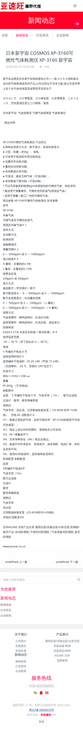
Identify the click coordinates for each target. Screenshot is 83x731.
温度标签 (62, 660)
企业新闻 (62, 35)
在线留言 (20, 646)
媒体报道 (22, 35)
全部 (5, 35)
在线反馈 (20, 650)
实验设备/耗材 (62, 646)
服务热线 (41, 677)
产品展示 (62, 634)
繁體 (41, 721)
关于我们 (21, 634)
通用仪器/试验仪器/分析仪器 (62, 641)
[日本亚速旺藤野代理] (21, 6)
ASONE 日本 (62, 655)
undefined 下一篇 (67, 562)
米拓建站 (46, 714)
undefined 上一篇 (16, 562)
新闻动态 (21, 654)
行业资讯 (42, 35)
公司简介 (20, 641)
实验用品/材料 (62, 650)
